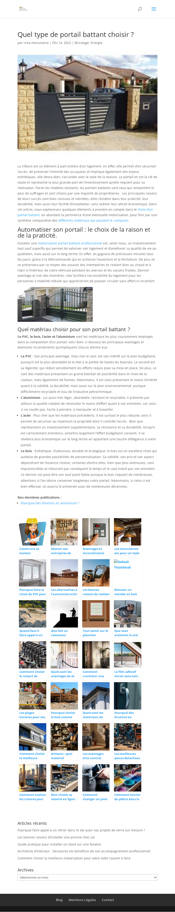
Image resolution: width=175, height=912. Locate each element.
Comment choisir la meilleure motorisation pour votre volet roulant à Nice (74, 858)
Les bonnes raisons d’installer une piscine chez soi (56, 837)
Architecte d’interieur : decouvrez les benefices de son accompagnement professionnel (84, 851)
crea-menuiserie (36, 43)
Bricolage (82, 43)
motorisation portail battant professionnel (70, 243)
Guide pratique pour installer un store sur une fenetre (59, 844)
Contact (108, 900)
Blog (59, 900)
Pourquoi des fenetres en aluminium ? (50, 503)
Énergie (96, 43)
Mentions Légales (82, 900)
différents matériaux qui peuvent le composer (93, 220)
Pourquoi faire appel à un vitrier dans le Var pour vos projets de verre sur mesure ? (81, 830)
